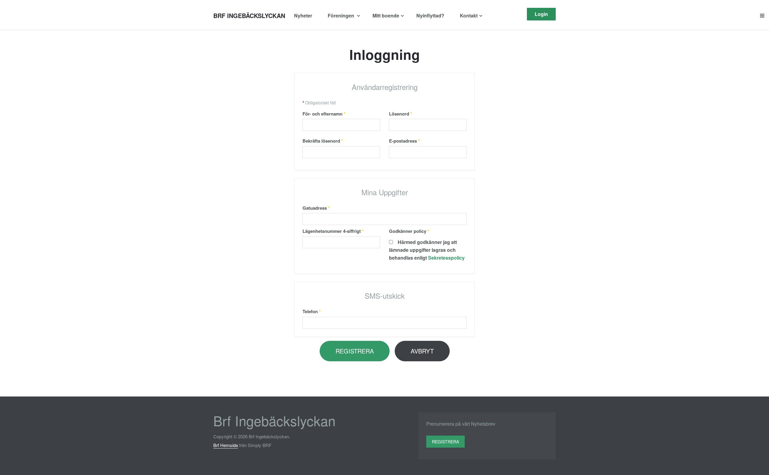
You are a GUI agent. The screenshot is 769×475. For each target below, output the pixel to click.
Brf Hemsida (225, 445)
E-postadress (404, 140)
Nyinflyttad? (430, 15)
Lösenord (400, 113)
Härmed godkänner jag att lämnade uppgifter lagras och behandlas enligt (427, 250)
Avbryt (422, 351)
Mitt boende (385, 15)
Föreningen (341, 15)
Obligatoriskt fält (319, 103)
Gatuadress (316, 208)
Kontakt (469, 15)
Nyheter (303, 15)
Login (541, 14)
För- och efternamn (323, 113)
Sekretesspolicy (446, 257)
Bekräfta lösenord (322, 140)
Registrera (355, 351)
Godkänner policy (409, 231)
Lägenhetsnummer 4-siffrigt (333, 231)
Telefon (311, 311)
